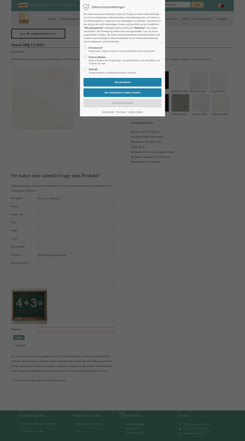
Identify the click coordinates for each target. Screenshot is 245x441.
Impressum (121, 112)
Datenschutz (108, 112)
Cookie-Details (136, 112)
